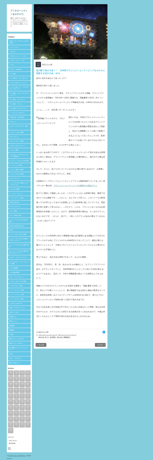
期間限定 (11, 330)
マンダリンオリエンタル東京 (17, 281)
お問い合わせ (13, 440)
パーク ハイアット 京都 (16, 198)
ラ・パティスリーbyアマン (17, 113)
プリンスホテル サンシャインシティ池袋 (19, 262)
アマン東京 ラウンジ (15, 104)
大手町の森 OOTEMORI (16, 117)
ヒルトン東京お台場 (15, 215)
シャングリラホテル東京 (16, 174)
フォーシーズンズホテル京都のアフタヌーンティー (19, 239)
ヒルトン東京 (13, 211)
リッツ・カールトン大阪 (16, 294)
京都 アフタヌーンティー (17, 308)
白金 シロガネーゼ (15, 358)
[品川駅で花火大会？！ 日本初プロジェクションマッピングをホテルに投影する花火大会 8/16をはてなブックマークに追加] (104, 333)
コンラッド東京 (13, 150)
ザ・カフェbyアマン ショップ (18, 82)
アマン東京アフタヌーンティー (18, 108)
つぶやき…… (13, 51)
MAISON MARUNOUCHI (16, 226)
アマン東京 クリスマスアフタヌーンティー (19, 94)
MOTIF (11, 230)
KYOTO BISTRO (14, 202)
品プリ (47, 337)
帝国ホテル (12, 316)
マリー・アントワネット (16, 277)
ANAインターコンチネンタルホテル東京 (19, 41)
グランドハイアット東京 (16, 141)
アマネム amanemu (15, 69)
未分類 (11, 334)
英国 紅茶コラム (14, 363)
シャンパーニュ (13, 47)
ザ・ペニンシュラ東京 (15, 165)
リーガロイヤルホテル (15, 303)
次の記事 (100, 345)
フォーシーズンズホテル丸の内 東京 (19, 220)
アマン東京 (12, 74)
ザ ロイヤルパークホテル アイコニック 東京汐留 (18, 155)
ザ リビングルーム (14, 206)
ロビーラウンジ (13, 137)
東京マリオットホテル (15, 343)
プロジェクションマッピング (47, 335)
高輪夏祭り (67, 337)
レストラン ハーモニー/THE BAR (19, 160)
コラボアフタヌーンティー (17, 145)
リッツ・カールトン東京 (16, 299)
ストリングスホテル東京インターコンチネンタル (19, 183)
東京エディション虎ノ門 (16, 339)
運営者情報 (12, 443)
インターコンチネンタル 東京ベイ (19, 127)
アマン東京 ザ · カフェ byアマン (18, 78)
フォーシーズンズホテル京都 (17, 234)
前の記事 (41, 345)
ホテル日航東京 (13, 268)
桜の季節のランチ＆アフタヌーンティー (19, 348)
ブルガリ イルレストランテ (17, 257)
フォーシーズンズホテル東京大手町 (19, 245)
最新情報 (11, 325)
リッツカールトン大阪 (15, 285)
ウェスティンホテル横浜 (16, 132)
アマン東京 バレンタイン (17, 99)
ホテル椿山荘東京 (14, 272)
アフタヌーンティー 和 (16, 60)
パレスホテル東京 (14, 189)
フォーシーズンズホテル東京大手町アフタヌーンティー (19, 252)
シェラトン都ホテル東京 (16, 169)
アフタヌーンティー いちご (17, 56)
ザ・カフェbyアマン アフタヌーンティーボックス (19, 88)
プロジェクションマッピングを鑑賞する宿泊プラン (75, 186)
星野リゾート (13, 321)
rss (9, 448)
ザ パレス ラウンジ (15, 193)
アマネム (11, 65)
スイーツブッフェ (14, 178)
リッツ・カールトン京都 (16, 290)
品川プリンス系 (13, 312)
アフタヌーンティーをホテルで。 (17, 455)
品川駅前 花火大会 (56, 337)
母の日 (11, 354)
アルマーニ (12, 121)
